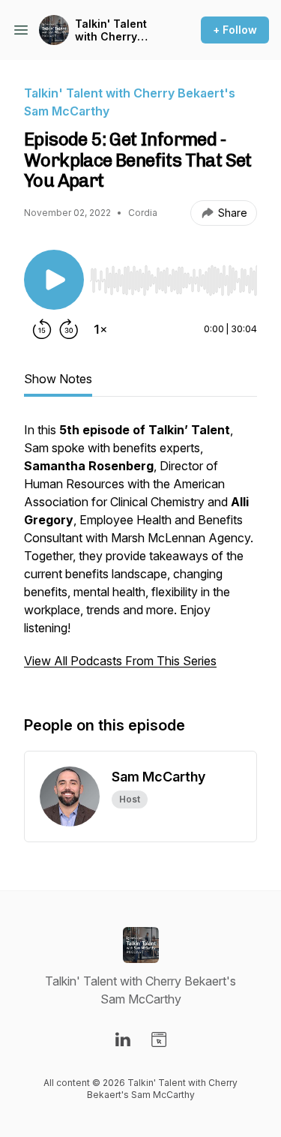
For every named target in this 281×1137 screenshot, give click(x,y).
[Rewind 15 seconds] (41, 329)
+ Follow (235, 29)
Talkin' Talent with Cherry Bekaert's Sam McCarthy (113, 30)
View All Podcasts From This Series (120, 660)
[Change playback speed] (100, 329)
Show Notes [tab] (58, 378)
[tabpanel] (140, 553)
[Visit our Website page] (158, 1039)
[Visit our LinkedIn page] (122, 1039)
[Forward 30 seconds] (68, 329)
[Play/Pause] (54, 280)
